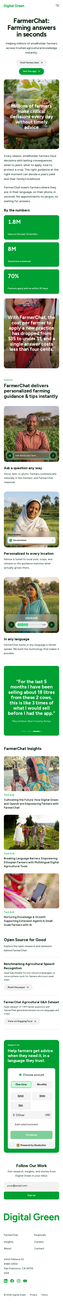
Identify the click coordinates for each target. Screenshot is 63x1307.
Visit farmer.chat (29, 62)
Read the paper (16, 987)
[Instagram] (18, 1281)
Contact (39, 1248)
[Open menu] (56, 5)
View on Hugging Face (20, 1021)
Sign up (31, 1195)
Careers (39, 1241)
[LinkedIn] (5, 1281)
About (7, 1248)
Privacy (33, 1294)
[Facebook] (12, 1281)
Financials (40, 1234)
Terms (44, 1294)
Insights (8, 1241)
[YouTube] (25, 1281)
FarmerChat (11, 1234)
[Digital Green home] (14, 5)
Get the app (30, 71)
